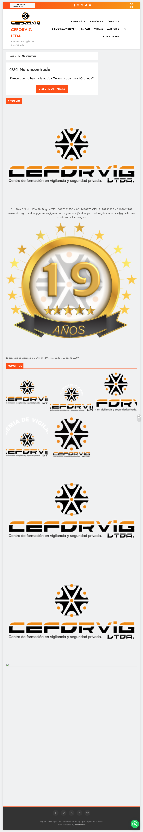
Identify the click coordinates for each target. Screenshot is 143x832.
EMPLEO (85, 29)
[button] (135, 824)
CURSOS (112, 21)
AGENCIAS (95, 21)
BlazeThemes (80, 824)
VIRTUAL (98, 29)
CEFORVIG (76, 21)
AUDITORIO (113, 29)
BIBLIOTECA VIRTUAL (63, 29)
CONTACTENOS (111, 36)
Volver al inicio (52, 89)
